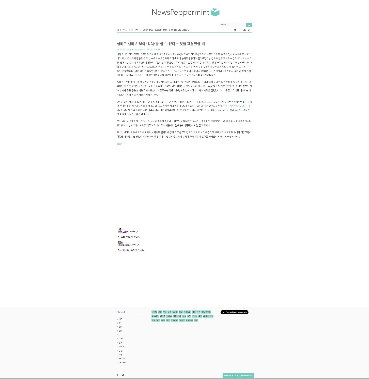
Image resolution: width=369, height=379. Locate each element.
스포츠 (158, 30)
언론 (179, 316)
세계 (119, 30)
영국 (189, 316)
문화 (151, 30)
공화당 (154, 312)
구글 (164, 312)
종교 (158, 320)
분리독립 (187, 312)
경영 (136, 30)
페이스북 (189, 320)
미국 (180, 312)
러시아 (175, 312)
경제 (130, 30)
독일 (169, 312)
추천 (171, 30)
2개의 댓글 (156, 49)
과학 (145, 30)
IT (141, 30)
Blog (177, 30)
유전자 (205, 316)
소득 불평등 (206, 312)
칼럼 (165, 30)
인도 (211, 316)
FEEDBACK (228, 376)
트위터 (181, 320)
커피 (168, 320)
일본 (153, 320)
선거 (198, 312)
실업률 (162, 316)
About (186, 30)
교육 (160, 312)
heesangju (138, 49)
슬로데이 (155, 316)
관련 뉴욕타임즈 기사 (239, 106)
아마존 (169, 316)
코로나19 (174, 320)
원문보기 (121, 143)
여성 (184, 316)
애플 (174, 316)
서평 (193, 312)
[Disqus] (184, 188)
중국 (163, 320)
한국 (125, 30)
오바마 (194, 316)
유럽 (200, 316)
